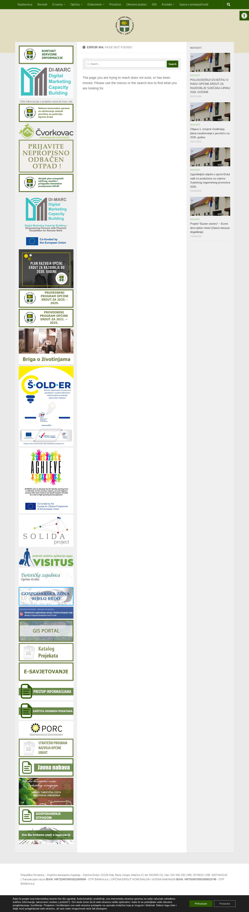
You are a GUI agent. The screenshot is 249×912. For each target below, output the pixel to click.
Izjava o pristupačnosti (194, 4)
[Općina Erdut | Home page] (124, 25)
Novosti (42, 4)
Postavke (224, 903)
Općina (75, 4)
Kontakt (167, 4)
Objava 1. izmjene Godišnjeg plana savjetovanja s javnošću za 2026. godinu (209, 133)
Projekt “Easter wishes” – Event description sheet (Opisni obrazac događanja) (210, 227)
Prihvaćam (201, 903)
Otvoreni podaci (136, 4)
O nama (57, 4)
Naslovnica (25, 4)
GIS (154, 4)
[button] (244, 15)
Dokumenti (94, 4)
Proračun (115, 4)
